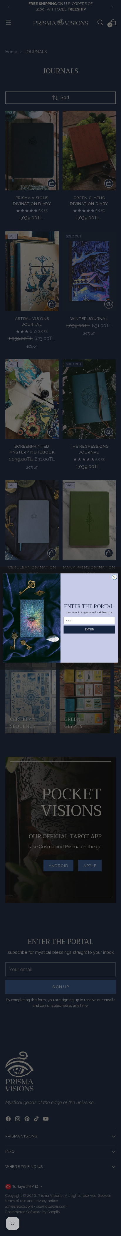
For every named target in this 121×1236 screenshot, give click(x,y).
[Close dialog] (114, 577)
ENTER (89, 629)
